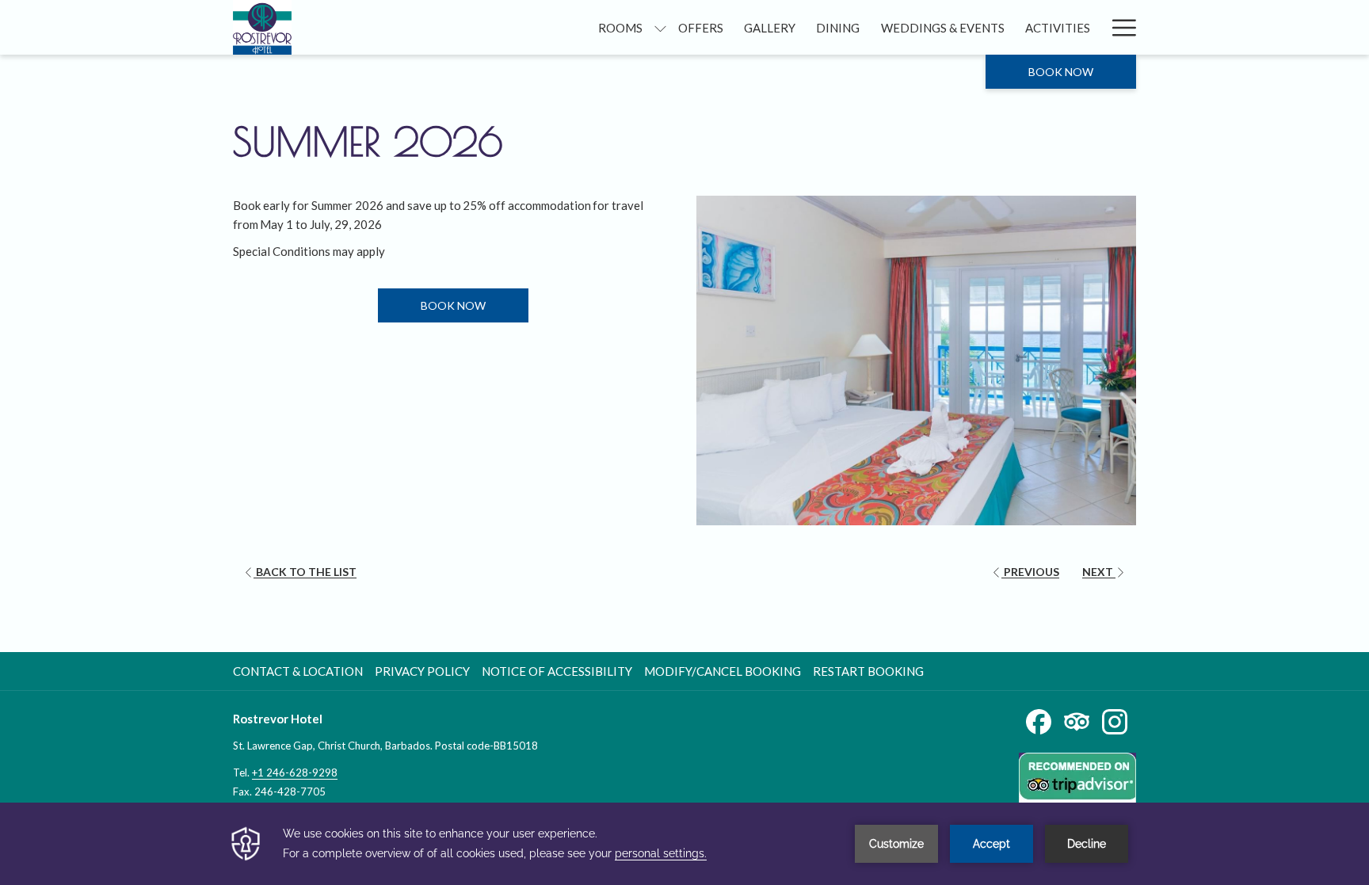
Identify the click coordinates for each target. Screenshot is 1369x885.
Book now (1060, 71)
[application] (684, 844)
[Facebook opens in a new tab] (1038, 720)
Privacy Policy (422, 671)
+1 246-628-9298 (294, 772)
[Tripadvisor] (1076, 720)
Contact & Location (298, 671)
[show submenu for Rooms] (660, 27)
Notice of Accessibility (557, 671)
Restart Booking (868, 671)
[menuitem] (620, 27)
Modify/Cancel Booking (722, 671)
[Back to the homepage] (262, 27)
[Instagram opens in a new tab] (1114, 720)
